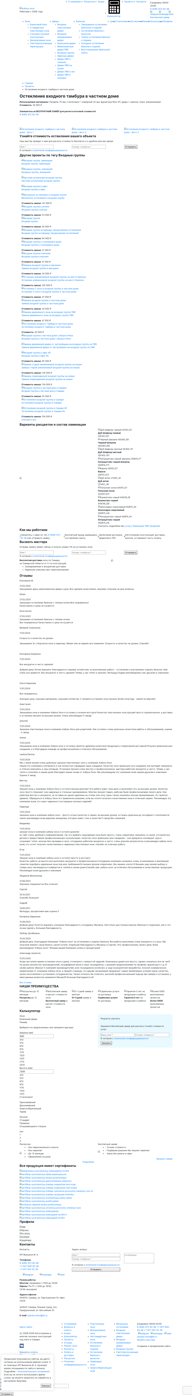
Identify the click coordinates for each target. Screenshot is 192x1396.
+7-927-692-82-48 (29, 1266)
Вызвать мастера (146, 1339)
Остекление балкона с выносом (96, 1355)
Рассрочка (89, 1)
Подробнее (88, 1162)
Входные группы (65, 52)
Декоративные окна (40, 40)
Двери (55, 21)
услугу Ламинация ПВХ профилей (142, 526)
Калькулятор (70, 1336)
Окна (27, 21)
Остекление (137, 21)
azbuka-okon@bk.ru (37, 1315)
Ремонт (146, 21)
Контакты (141, 1)
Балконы (80, 21)
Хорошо (46, 1385)
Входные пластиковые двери (64, 27)
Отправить (130, 146)
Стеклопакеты (123, 21)
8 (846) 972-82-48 (159, 9)
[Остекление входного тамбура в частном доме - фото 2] (96, 130)
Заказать (106, 1043)
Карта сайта (26, 1327)
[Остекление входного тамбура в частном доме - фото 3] (148, 130)
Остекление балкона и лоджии (96, 1345)
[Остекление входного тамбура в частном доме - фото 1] (44, 130)
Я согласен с (43, 150)
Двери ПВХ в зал (66, 71)
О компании (74, 1)
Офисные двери (65, 56)
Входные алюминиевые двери (64, 37)
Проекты (128, 1)
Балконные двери (66, 43)
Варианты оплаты (29, 1352)
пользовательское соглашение (33, 1371)
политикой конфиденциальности (50, 150)
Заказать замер (164, 1158)
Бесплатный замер (160, 17)
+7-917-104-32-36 (29, 1269)
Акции (101, 1)
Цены (113, 21)
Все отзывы (26, 982)
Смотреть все (29, 419)
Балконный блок (38, 24)
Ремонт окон (70, 1345)
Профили (167, 21)
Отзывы (68, 1342)
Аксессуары (156, 21)
